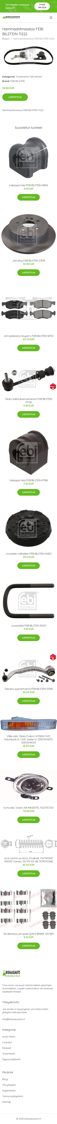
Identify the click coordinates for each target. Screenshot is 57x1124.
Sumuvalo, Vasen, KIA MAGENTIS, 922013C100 (28, 807)
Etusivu (6, 38)
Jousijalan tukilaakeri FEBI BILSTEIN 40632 (28, 553)
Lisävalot (7, 1042)
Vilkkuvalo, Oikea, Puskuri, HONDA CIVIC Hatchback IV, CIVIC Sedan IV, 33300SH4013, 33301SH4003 (28, 739)
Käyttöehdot (9, 1090)
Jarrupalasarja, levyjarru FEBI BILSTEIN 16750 (28, 335)
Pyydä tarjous (42, 6)
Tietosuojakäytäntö (12, 1096)
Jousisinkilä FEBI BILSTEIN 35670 (28, 625)
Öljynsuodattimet (11, 1059)
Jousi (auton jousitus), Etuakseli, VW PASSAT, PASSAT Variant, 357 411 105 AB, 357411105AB (28, 860)
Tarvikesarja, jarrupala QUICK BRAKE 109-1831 (28, 933)
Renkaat (6, 1048)
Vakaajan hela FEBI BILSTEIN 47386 (28, 480)
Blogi (5, 1079)
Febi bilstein (36, 76)
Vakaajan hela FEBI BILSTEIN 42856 (28, 185)
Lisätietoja (15, 97)
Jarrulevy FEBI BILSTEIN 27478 (28, 260)
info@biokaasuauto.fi (13, 1019)
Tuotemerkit (22, 76)
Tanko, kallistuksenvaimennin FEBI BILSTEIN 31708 (28, 400)
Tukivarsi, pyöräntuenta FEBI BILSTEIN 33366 (28, 688)
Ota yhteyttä (9, 1084)
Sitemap (6, 1101)
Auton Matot (8, 1036)
